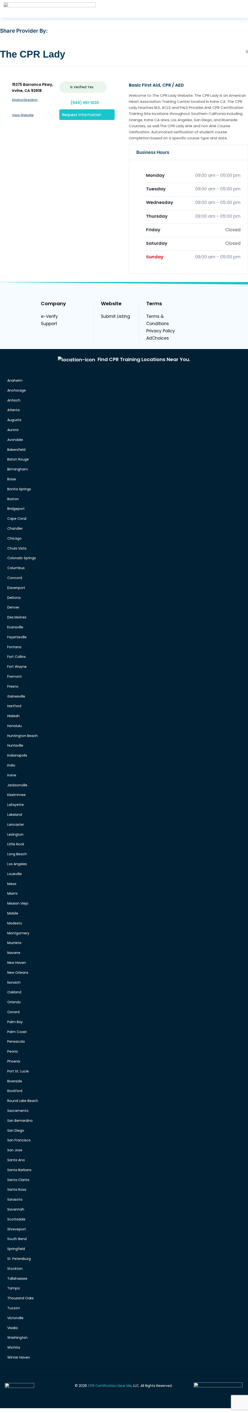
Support (49, 324)
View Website (23, 115)
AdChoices (157, 338)
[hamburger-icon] (240, 9)
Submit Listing (115, 316)
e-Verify (49, 316)
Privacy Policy (160, 331)
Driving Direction (25, 99)
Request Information (81, 114)
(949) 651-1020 (84, 102)
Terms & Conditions (157, 320)
